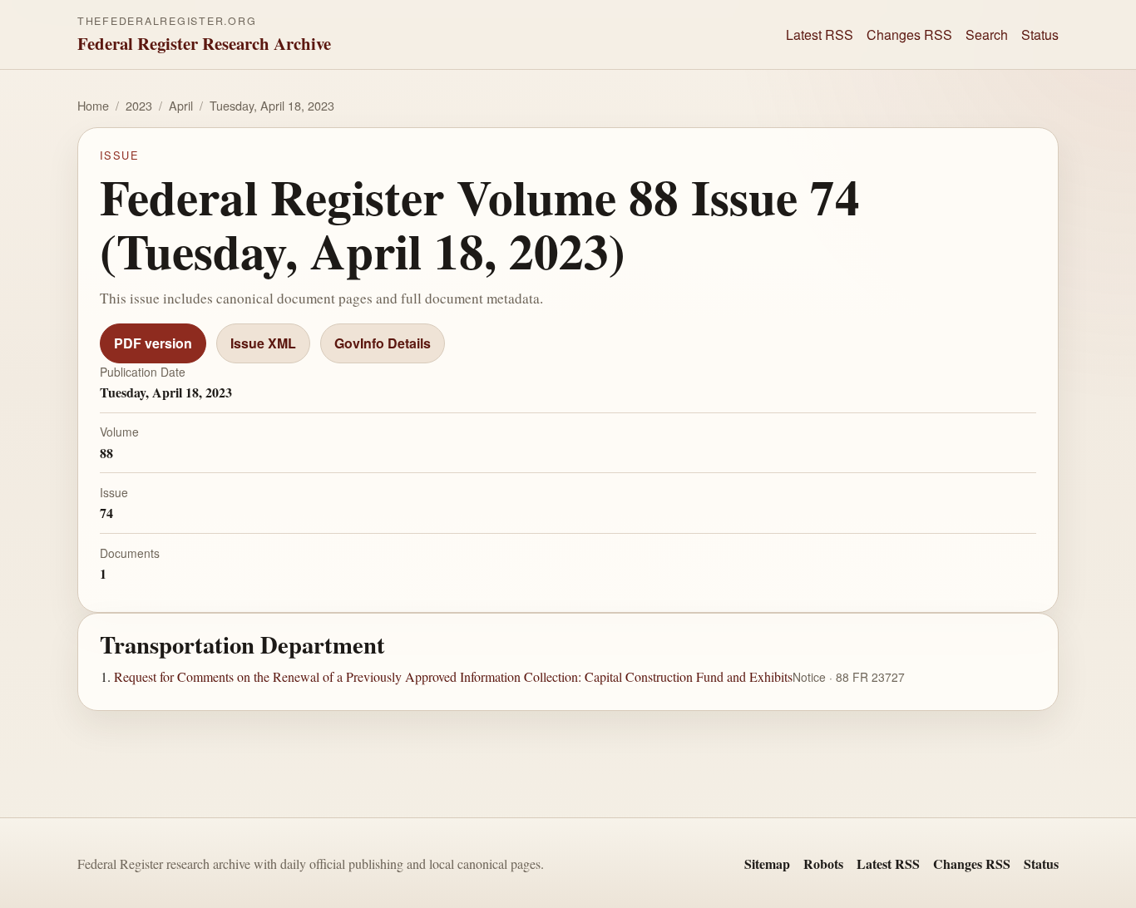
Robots (823, 863)
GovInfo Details (382, 343)
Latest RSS (819, 34)
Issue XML (263, 343)
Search (987, 34)
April (181, 105)
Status (1040, 34)
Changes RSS (909, 34)
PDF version (153, 343)
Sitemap (767, 863)
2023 (139, 105)
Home (93, 105)
